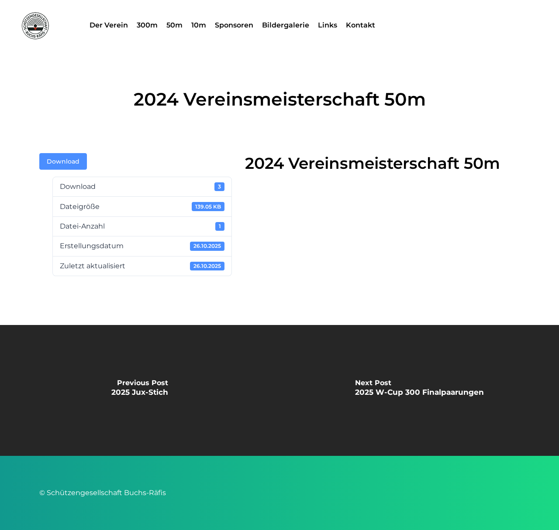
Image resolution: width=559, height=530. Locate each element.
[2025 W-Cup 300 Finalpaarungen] (419, 390)
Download (63, 161)
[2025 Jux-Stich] (140, 390)
